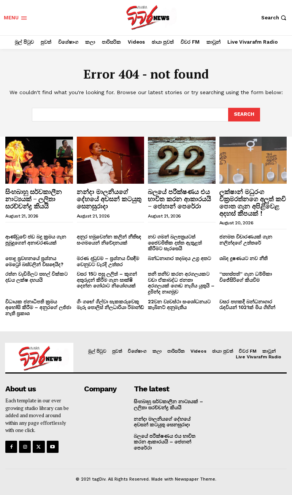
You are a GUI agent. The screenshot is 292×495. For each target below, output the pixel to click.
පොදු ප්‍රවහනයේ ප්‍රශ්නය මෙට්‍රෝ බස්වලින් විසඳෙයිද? (34, 261)
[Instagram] (25, 446)
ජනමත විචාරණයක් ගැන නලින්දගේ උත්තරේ (245, 240)
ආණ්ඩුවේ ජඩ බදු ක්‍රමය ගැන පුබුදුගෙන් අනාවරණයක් (35, 240)
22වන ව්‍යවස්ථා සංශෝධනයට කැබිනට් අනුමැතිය (179, 305)
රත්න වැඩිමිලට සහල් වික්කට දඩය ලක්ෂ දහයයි (36, 277)
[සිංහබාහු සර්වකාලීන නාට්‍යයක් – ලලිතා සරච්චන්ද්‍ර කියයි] (39, 160)
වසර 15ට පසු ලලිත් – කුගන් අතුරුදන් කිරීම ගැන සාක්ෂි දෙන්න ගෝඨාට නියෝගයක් (107, 279)
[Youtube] (53, 446)
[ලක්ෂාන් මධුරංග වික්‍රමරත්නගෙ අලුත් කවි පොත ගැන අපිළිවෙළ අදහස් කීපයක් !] (253, 160)
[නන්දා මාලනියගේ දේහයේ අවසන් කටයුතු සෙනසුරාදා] (110, 160)
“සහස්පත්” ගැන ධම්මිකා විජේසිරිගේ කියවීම (245, 277)
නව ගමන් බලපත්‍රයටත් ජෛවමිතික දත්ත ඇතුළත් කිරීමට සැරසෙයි (175, 242)
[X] (38, 446)
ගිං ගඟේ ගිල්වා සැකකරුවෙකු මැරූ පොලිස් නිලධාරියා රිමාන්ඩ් (110, 305)
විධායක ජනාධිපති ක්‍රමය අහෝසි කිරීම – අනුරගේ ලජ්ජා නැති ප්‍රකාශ (38, 307)
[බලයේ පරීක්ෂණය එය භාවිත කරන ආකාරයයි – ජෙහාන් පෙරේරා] (182, 160)
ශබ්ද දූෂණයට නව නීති (243, 258)
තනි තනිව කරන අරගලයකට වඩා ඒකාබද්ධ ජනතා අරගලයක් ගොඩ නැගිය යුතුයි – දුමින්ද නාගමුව (181, 283)
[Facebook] (11, 446)
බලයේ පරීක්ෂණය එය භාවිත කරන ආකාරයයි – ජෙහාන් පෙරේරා (179, 198)
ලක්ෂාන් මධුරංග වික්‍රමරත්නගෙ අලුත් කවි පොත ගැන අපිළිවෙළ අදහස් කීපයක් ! (252, 202)
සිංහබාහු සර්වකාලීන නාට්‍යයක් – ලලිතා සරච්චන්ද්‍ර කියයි (33, 198)
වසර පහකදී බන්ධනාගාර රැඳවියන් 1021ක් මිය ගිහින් (247, 305)
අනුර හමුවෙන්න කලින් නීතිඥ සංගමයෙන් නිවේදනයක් (109, 240)
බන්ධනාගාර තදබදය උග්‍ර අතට (179, 258)
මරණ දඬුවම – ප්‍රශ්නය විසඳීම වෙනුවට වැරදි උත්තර (108, 261)
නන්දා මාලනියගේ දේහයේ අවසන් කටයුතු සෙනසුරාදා (109, 198)
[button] (274, 17)
